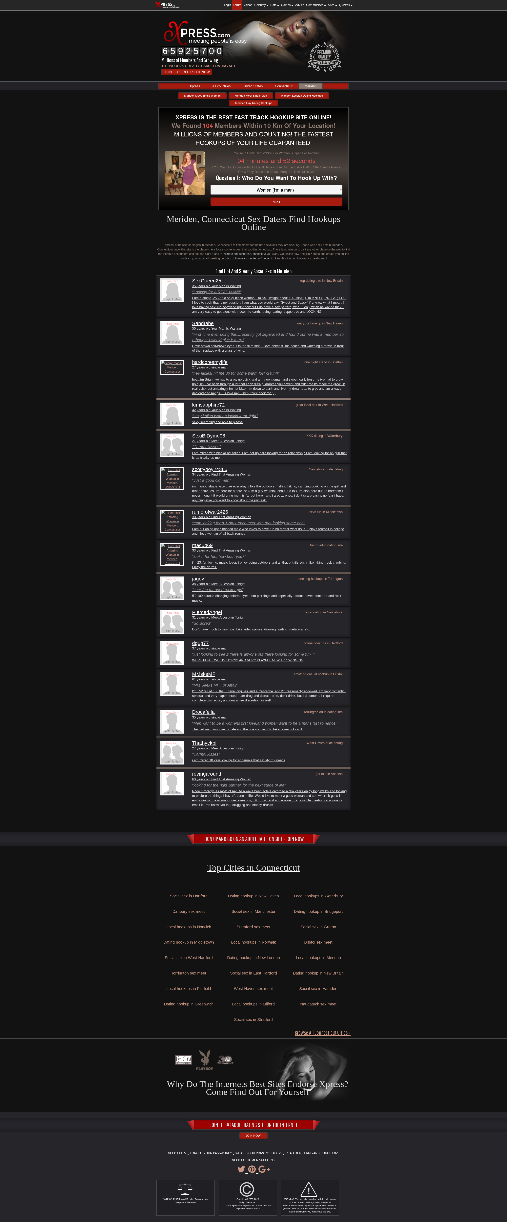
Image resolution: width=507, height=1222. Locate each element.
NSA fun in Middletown (326, 512)
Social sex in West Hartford (189, 957)
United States (253, 86)
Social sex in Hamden (318, 988)
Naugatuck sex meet (318, 1004)
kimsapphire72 (208, 405)
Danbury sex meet (188, 911)
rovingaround (206, 774)
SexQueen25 (206, 280)
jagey (198, 578)
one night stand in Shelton (323, 362)
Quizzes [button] (345, 5)
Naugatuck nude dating (326, 469)
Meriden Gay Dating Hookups (253, 103)
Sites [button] (331, 5)
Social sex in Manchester (253, 911)
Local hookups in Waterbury (318, 896)
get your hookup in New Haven (320, 323)
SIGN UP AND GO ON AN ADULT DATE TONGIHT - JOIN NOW (253, 838)
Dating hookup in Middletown (188, 942)
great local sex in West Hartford (319, 405)
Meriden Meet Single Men (251, 95)
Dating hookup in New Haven (253, 896)
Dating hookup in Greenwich (188, 1004)
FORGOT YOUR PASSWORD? (211, 1153)
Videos (247, 5)
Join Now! (253, 1135)
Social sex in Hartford (189, 896)
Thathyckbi (204, 743)
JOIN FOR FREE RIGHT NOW (187, 72)
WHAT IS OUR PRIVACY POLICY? (258, 1153)
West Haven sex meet (253, 988)
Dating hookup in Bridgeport (318, 911)
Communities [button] (315, 5)
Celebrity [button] (260, 5)
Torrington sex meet (188, 973)
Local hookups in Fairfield (188, 988)
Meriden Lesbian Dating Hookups (302, 95)
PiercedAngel (207, 612)
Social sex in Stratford (253, 1019)
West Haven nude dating (324, 743)
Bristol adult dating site (326, 545)
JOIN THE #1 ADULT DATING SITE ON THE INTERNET (253, 1124)
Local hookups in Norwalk (253, 942)
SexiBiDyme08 (208, 435)
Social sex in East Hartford (253, 973)
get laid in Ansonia (329, 774)
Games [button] (286, 5)
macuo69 (202, 545)
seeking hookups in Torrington (320, 578)
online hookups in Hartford (323, 643)
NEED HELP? (177, 1153)
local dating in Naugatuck (324, 612)
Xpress (195, 86)
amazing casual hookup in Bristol (318, 674)
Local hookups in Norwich (188, 927)
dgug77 (200, 643)
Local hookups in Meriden (318, 957)
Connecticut (284, 86)
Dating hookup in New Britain (318, 973)
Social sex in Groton (318, 927)
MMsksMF (203, 674)
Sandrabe (203, 323)
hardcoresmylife (210, 362)
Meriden (310, 86)
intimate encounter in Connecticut (244, 253)
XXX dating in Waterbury (324, 435)
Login (227, 5)
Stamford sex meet (253, 927)
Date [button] (273, 5)
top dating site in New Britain (321, 280)
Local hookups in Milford (253, 1004)
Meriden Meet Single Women (202, 95)
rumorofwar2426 (210, 512)
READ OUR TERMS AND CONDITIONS (312, 1153)
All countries (221, 86)
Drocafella (203, 712)
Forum (237, 5)
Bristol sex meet (318, 942)
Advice (299, 5)
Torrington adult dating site (323, 712)
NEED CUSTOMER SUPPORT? (253, 1160)
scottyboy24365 (209, 469)
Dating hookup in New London (253, 957)
